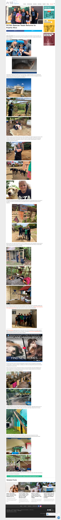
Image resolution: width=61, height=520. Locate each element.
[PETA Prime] (13, 2)
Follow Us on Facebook (38, 506)
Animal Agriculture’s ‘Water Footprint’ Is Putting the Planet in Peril (49, 495)
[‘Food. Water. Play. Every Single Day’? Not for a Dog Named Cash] (24, 487)
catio (20, 435)
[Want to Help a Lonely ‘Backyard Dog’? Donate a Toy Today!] (36, 487)
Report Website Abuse (10, 510)
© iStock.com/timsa (52, 515)
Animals (8, 23)
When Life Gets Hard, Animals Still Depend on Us (11, 495)
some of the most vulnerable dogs (34, 331)
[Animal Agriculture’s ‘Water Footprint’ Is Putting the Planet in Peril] (49, 487)
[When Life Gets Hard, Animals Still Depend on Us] (12, 487)
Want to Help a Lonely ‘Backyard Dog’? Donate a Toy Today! (36, 495)
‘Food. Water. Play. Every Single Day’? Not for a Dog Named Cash (23, 495)
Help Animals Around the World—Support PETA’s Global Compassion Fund (24, 476)
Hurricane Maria (10, 330)
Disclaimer (15, 510)
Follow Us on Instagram (40, 506)
